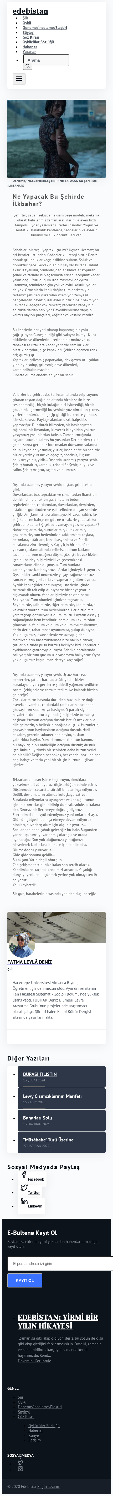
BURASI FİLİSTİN (40, 1074)
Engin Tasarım (48, 1486)
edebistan (30, 11)
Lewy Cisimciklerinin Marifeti (52, 1096)
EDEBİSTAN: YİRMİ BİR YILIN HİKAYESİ (58, 1321)
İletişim (34, 1440)
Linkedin (35, 1206)
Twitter (34, 1192)
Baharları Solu (37, 1118)
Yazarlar (29, 51)
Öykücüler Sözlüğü (44, 1425)
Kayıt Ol (25, 1280)
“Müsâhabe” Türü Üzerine (48, 1140)
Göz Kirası (26, 1416)
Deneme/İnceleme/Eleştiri (45, 27)
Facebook (36, 1179)
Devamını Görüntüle (34, 1360)
